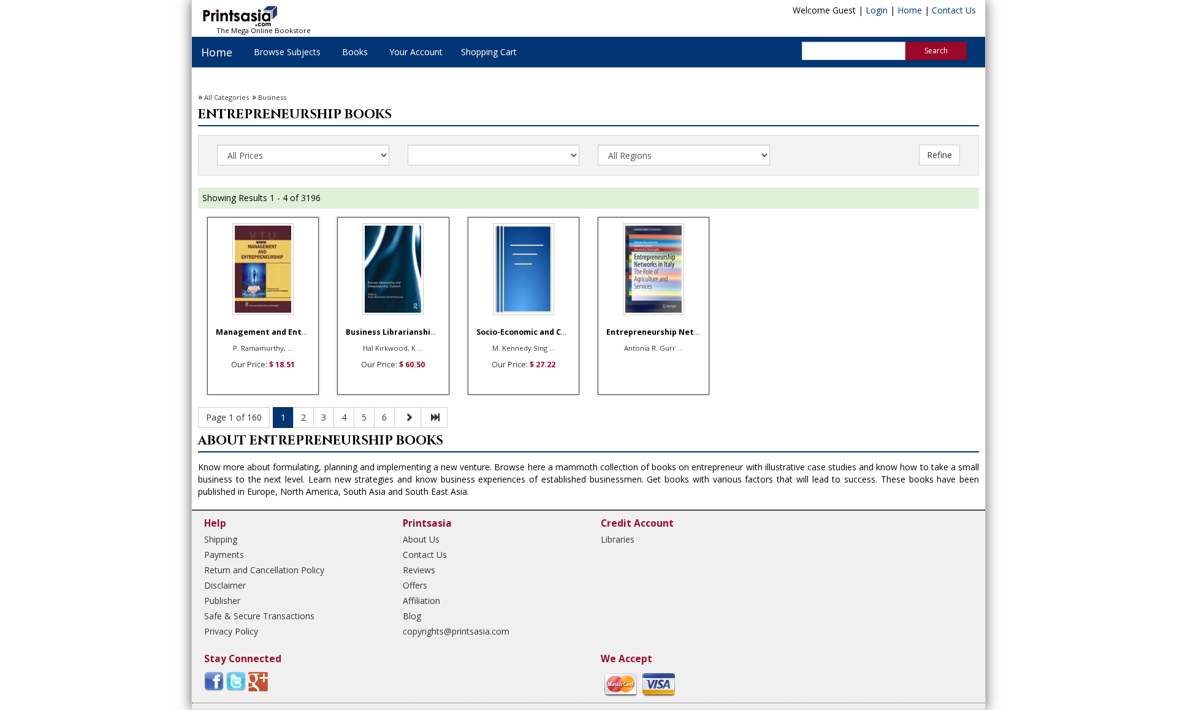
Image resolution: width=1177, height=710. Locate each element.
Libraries (617, 539)
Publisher (222, 600)
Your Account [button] (416, 52)
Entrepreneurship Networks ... (667, 332)
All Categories (226, 97)
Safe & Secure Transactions (259, 616)
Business (272, 97)
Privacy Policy (231, 631)
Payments (224, 554)
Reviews (419, 570)
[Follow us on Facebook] (214, 681)
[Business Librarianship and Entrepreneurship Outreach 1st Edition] (393, 269)
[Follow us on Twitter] (236, 681)
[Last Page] (434, 417)
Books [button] (355, 52)
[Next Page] (407, 417)
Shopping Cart (489, 52)
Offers (415, 585)
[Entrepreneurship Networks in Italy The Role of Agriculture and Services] (653, 269)
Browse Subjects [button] (287, 52)
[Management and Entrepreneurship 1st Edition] (263, 269)
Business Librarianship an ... (401, 332)
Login (877, 10)
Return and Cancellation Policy (264, 570)
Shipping (220, 539)
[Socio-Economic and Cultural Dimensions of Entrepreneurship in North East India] (523, 269)
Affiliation (421, 600)
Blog (412, 616)
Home (909, 10)
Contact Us (954, 10)
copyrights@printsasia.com (456, 631)
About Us (421, 539)
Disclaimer (225, 585)
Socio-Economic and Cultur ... (533, 332)
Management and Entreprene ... (279, 332)
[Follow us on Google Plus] (258, 681)
